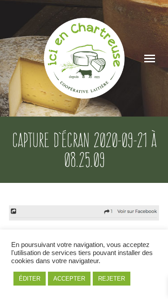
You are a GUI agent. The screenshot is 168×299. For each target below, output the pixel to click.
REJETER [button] (111, 278)
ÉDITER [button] (29, 278)
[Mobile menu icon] (149, 58)
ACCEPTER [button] (69, 278)
